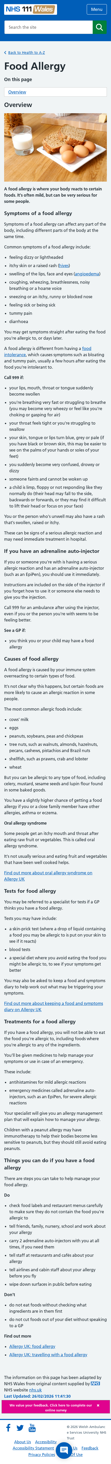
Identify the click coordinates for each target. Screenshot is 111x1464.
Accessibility (46, 1441)
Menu (96, 9)
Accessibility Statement (33, 1448)
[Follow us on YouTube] (32, 1428)
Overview (17, 92)
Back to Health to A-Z (26, 52)
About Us (22, 1441)
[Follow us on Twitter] (20, 1428)
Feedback (90, 1448)
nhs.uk (35, 1389)
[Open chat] (64, 1450)
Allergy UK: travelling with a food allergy (48, 1354)
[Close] (102, 1405)
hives (64, 265)
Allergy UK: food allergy (32, 1346)
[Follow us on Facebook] (8, 1428)
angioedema (87, 273)
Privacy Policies (41, 1454)
